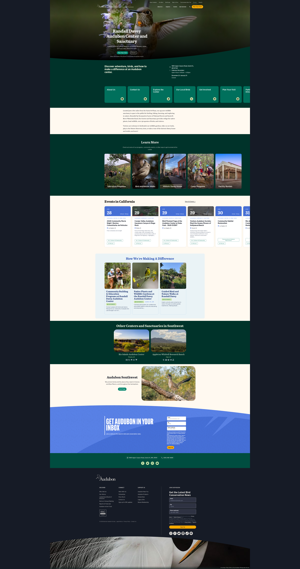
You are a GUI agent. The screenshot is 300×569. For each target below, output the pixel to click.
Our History (102, 494)
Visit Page (122, 389)
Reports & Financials (105, 504)
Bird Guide (167, 2)
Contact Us (135, 89)
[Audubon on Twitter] (179, 533)
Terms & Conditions (176, 443)
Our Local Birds (183, 89)
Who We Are (102, 491)
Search (190, 7)
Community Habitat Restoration (228, 226)
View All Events (189, 201)
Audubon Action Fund (105, 506)
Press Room (122, 497)
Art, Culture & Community (115, 240)
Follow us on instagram (152, 463)
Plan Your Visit (197, 7)
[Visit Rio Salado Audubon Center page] (131, 345)
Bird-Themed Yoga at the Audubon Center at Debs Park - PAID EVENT (173, 226)
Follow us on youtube (157, 463)
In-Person (110, 243)
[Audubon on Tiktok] (187, 533)
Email (169, 417)
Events (175, 7)
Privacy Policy (173, 433)
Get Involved (182, 7)
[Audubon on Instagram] (170, 533)
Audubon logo (101, 6)
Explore (168, 7)
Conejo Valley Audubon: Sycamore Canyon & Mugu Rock (145, 226)
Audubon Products (143, 494)
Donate (195, 2)
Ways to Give (175, 2)
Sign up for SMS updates (125, 502)
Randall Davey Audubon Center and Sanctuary (121, 7)
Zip (168, 422)
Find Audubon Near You (185, 2)
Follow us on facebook (142, 463)
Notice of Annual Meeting (106, 501)
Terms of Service (181, 433)
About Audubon (153, 2)
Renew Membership (143, 502)
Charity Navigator (102, 513)
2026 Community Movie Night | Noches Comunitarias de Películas (118, 226)
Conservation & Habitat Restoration (228, 240)
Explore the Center (158, 90)
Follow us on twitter (147, 463)
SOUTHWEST (111, 304)
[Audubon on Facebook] (175, 533)
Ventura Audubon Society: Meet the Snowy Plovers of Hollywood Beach (201, 226)
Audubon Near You (143, 491)
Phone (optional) (171, 427)
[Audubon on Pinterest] (191, 533)
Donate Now (141, 497)
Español (200, 2)
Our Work (161, 2)
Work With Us (122, 491)
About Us (160, 7)
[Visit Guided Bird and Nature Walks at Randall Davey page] (173, 289)
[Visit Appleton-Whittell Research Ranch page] (168, 345)
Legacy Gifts (141, 499)
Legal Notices (119, 521)
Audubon (105, 478)
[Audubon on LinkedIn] (183, 533)
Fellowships (122, 494)
